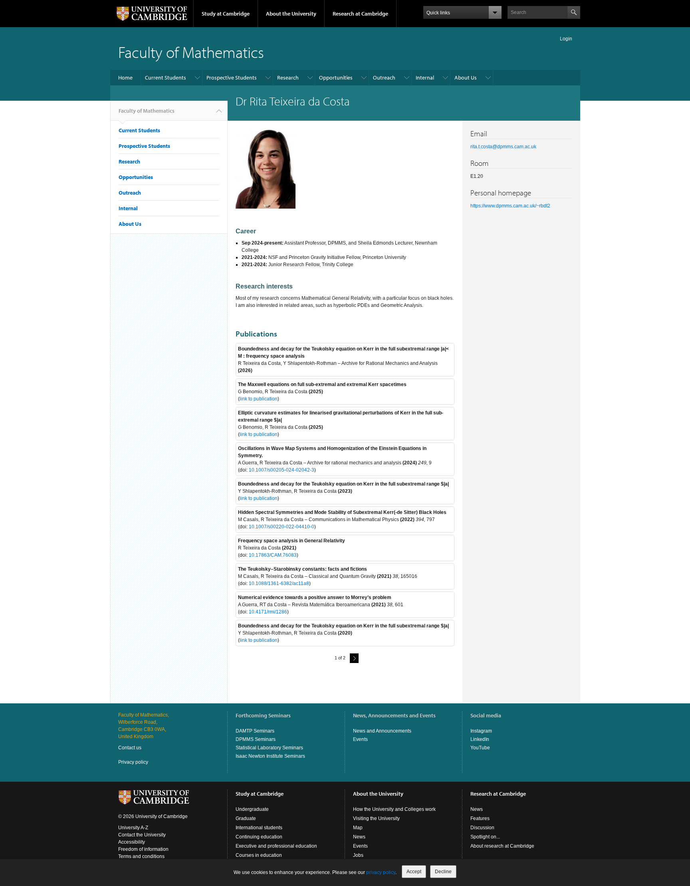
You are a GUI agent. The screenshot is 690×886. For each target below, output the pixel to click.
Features (480, 818)
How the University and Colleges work (394, 809)
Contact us (129, 748)
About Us (465, 77)
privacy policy (380, 872)
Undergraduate (252, 809)
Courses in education (259, 855)
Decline (443, 871)
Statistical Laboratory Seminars (269, 748)
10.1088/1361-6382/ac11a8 (279, 583)
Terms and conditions (141, 856)
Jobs (358, 855)
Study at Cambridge (226, 13)
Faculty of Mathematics (191, 52)
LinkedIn (479, 739)
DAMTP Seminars (255, 731)
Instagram (481, 731)
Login (566, 39)
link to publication (259, 399)
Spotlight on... (485, 837)
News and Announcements (382, 731)
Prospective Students (231, 77)
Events (360, 739)
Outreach (384, 77)
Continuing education (259, 837)
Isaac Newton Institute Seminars (270, 756)
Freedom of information (143, 849)
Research (288, 77)
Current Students (165, 77)
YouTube (480, 748)
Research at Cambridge (360, 13)
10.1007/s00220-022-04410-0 (281, 527)
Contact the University (142, 835)
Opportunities (336, 77)
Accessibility (131, 842)
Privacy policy (133, 762)
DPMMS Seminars (256, 739)
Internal (425, 77)
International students (259, 827)
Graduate (246, 818)
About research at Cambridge (502, 846)
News (359, 837)
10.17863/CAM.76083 (273, 555)
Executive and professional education (276, 846)
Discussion (482, 827)
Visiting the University (376, 818)
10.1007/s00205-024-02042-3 (281, 470)
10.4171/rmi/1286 (268, 612)
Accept (413, 871)
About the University (291, 13)
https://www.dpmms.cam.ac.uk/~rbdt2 (510, 206)
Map (358, 827)
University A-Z (133, 827)
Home (125, 77)
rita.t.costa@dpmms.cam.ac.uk (503, 146)
